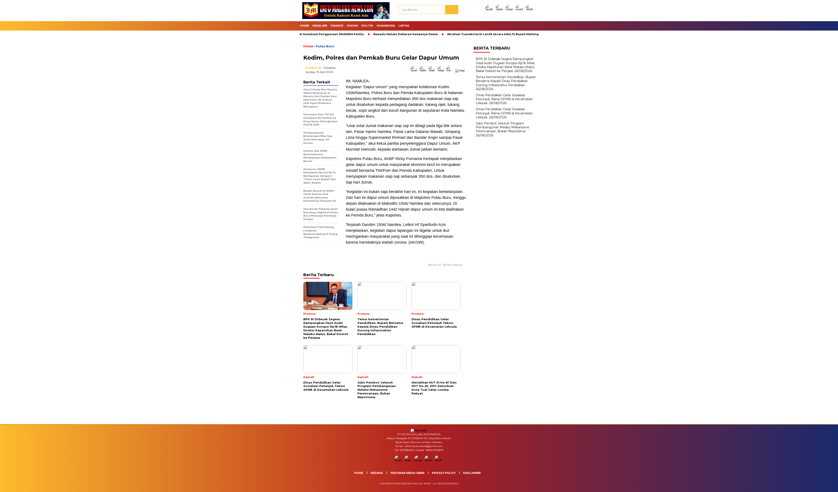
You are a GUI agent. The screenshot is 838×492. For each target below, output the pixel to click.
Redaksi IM (313, 67)
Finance (337, 25)
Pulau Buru (325, 46)
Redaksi (377, 473)
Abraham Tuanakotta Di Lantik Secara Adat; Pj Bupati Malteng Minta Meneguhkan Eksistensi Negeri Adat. (501, 34)
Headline (320, 25)
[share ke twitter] (423, 70)
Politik (367, 25)
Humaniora (386, 25)
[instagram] (510, 9)
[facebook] (490, 9)
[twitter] (500, 9)
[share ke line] (450, 70)
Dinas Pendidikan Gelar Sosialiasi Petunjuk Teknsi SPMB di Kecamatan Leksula (504, 99)
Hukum (352, 25)
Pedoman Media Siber (407, 473)
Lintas (403, 25)
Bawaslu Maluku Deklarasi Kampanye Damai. (381, 34)
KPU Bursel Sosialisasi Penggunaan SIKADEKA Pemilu (300, 34)
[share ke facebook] (414, 70)
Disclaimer (472, 473)
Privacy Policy (444, 473)
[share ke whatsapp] (432, 70)
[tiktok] (530, 9)
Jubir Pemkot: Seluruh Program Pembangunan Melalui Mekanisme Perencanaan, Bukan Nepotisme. (502, 127)
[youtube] (520, 9)
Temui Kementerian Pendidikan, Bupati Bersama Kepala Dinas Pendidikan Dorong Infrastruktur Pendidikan (506, 81)
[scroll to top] (809, 485)
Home (304, 25)
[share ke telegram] (441, 70)
